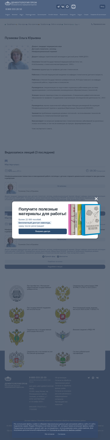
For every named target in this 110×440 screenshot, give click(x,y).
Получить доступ (42, 231)
